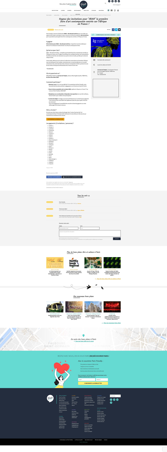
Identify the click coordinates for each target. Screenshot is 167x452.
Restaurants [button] (77, 10)
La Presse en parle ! (79, 439)
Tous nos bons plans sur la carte (84, 341)
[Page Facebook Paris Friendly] (109, 1)
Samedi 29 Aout (62, 422)
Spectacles (74, 398)
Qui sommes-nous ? (89, 439)
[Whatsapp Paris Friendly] (115, 1)
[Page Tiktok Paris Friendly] (119, 1)
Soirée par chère (75, 413)
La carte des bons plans (64, 402)
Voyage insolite (100, 402)
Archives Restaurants (101, 415)
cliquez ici (67, 86)
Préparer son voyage (101, 397)
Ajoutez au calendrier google (73, 177)
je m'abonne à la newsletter (55, 119)
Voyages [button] (94, 10)
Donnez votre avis (59, 29)
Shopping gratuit (75, 423)
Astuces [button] (78, 14)
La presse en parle (62, 408)
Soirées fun (112, 313)
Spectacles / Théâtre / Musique (74, 313)
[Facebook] (113, 29)
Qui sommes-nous (62, 407)
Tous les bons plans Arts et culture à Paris (109, 278)
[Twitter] (116, 29)
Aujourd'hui (61, 418)
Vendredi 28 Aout (62, 421)
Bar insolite (74, 411)
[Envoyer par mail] (119, 29)
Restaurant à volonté (88, 400)
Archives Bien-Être (101, 416)
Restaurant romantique (89, 405)
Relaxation (86, 411)
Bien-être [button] (86, 10)
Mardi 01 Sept (62, 427)
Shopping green (75, 427)
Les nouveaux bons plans (64, 403)
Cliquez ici (71, 182)
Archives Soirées (100, 413)
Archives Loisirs (100, 411)
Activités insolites (55, 313)
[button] (108, 10)
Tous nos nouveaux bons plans (112, 323)
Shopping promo (75, 425)
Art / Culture (74, 403)
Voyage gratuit (100, 403)
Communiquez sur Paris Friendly (66, 439)
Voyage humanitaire (101, 400)
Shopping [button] (101, 10)
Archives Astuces (100, 421)
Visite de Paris (74, 402)
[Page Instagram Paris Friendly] (112, 1)
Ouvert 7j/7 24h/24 (88, 431)
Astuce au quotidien (88, 425)
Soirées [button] (69, 10)
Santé (85, 412)
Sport (73, 400)
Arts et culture (55, 269)
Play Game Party (62, 398)
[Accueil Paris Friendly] (83, 4)
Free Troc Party (62, 397)
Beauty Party (61, 400)
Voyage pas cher (100, 398)
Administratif (87, 429)
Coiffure (86, 416)
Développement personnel (87, 418)
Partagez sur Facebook (54, 177)
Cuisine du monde (88, 397)
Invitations (55, 10)
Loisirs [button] (63, 10)
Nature (73, 405)
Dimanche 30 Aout (62, 424)
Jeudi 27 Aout (62, 419)
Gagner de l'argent (88, 426)
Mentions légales (98, 439)
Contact (60, 412)
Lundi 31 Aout (62, 426)
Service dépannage (88, 428)
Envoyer (117, 238)
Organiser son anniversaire (74, 417)
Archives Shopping (101, 420)
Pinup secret (83, 444)
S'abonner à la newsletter (93, 383)
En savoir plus (50, 68)
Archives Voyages (100, 418)
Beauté (86, 414)
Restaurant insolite (88, 398)
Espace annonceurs (63, 410)
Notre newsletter (62, 405)
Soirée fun (74, 414)
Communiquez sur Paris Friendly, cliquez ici (54, 187)
